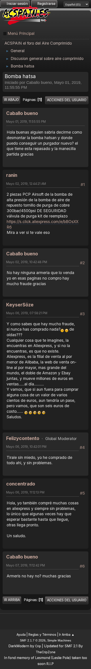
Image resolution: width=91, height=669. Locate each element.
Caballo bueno (22, 113)
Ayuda (21, 634)
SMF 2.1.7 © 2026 (33, 640)
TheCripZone (45, 652)
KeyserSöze (20, 305)
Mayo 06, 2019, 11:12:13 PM (25, 492)
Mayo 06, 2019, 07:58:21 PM (26, 313)
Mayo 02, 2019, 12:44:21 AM (26, 184)
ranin (11, 175)
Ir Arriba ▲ (66, 634)
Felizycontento (22, 438)
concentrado (20, 484)
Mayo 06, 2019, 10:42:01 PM (26, 446)
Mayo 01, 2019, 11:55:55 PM (26, 121)
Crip (38, 646)
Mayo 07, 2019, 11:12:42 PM (25, 565)
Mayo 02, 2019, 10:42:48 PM (26, 262)
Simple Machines (59, 640)
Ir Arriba (12, 600)
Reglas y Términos (42, 634)
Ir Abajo (11, 100)
